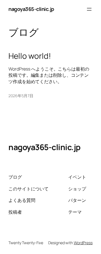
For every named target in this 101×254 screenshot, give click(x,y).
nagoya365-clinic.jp (31, 9)
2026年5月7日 (20, 95)
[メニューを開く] (89, 9)
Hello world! (29, 56)
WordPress (83, 242)
